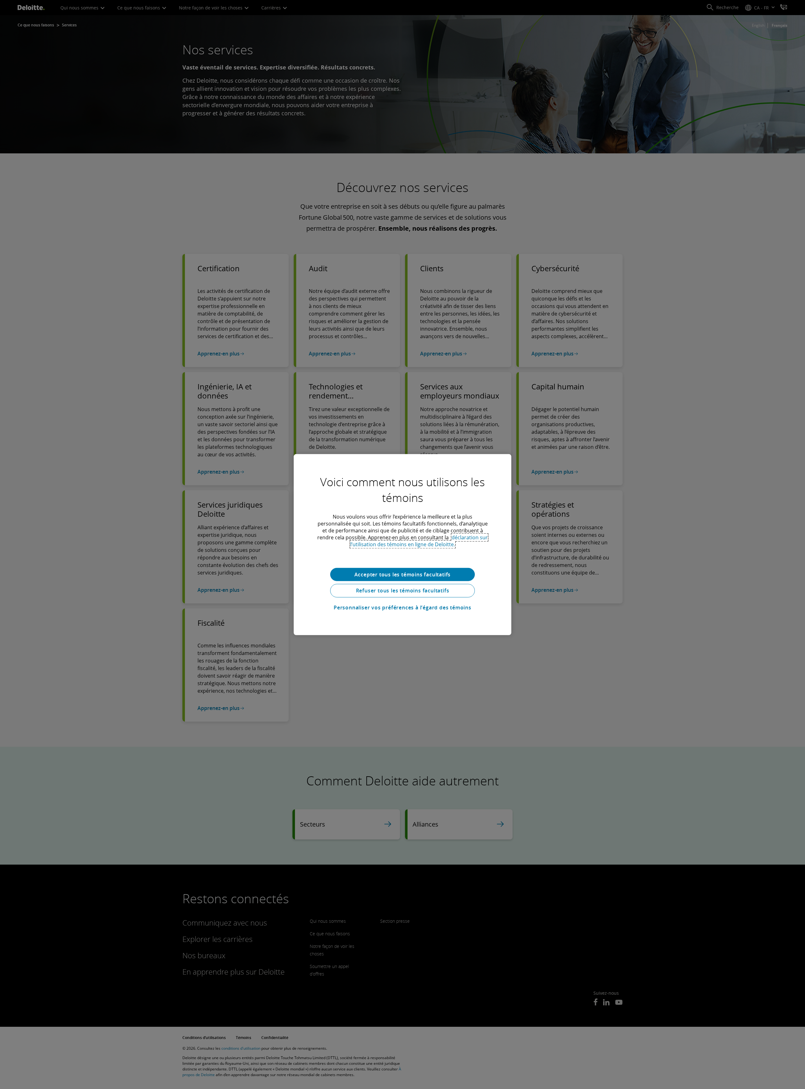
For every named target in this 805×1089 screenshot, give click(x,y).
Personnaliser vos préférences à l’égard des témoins (402, 607)
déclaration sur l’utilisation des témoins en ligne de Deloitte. (419, 540)
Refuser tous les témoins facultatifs (402, 590)
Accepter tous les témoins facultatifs (402, 574)
